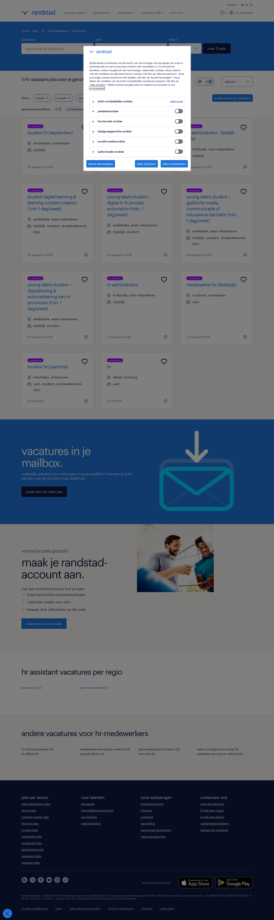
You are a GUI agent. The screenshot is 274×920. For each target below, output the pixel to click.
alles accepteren (174, 163)
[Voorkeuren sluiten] (7, 913)
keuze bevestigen (100, 163)
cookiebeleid (96, 88)
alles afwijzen (146, 163)
